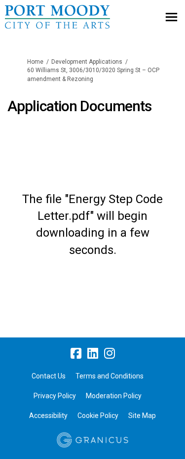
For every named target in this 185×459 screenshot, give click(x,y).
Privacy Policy (55, 396)
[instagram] (109, 353)
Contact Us (49, 376)
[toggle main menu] (171, 17)
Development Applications (86, 61)
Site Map (142, 415)
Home (35, 61)
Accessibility (48, 415)
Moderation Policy (114, 396)
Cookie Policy (97, 415)
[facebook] (76, 353)
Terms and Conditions (109, 376)
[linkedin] (93, 353)
